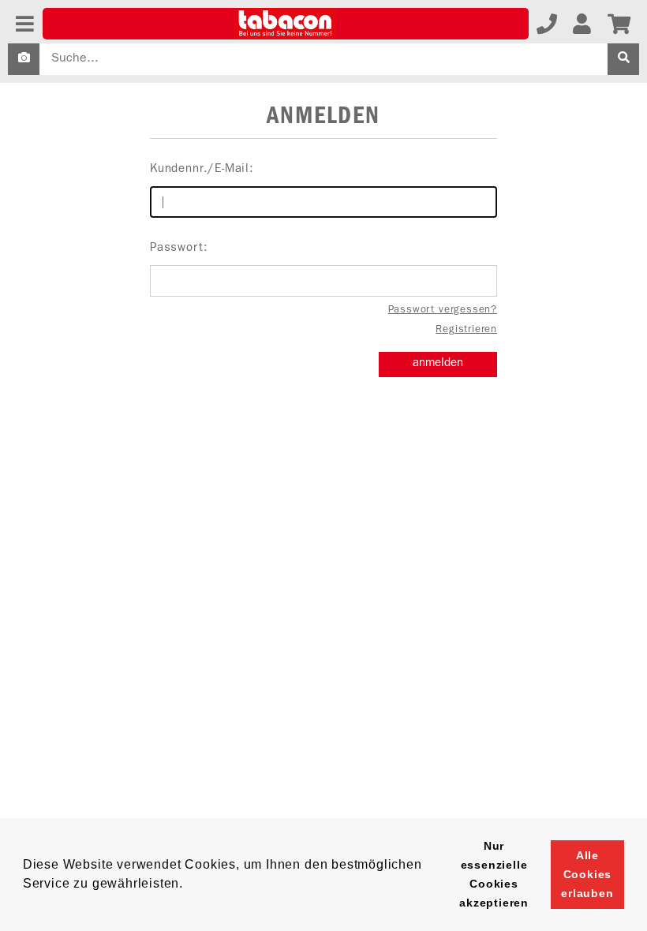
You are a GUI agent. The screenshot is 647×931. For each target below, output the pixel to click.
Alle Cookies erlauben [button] (587, 874)
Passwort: (179, 249)
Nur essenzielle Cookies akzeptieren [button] (494, 874)
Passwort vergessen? (442, 310)
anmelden (438, 364)
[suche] (623, 59)
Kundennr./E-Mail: (202, 170)
